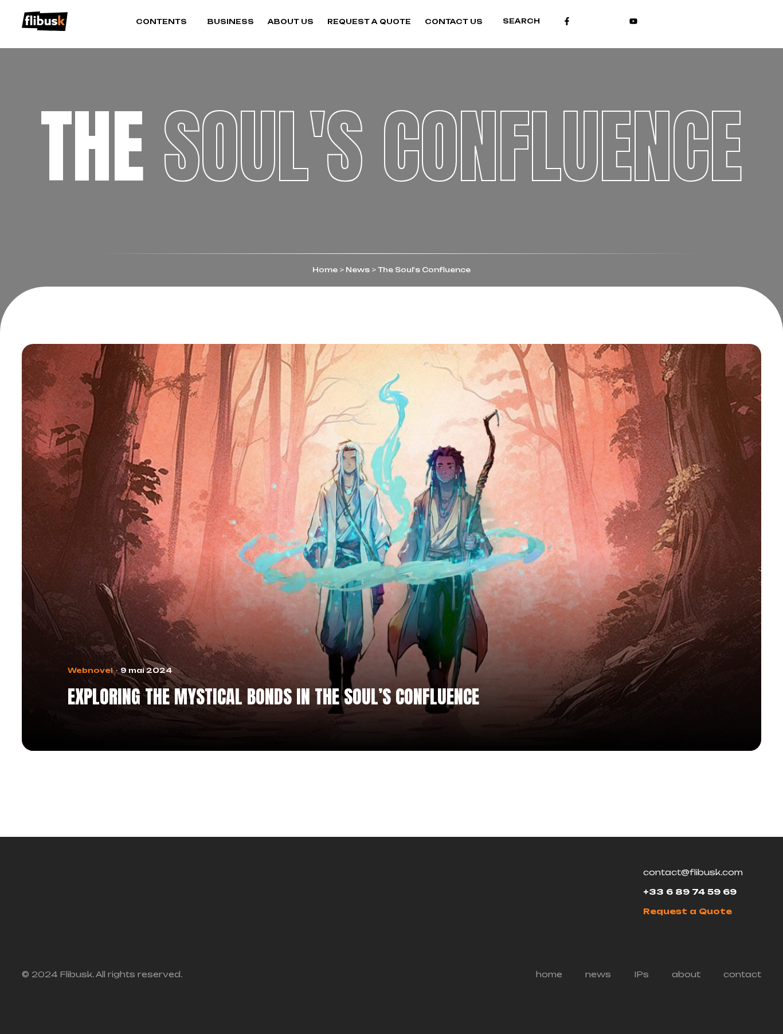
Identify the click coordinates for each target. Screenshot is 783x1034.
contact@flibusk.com (693, 872)
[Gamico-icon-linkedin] (617, 21)
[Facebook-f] (567, 21)
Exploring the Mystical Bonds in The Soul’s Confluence (273, 697)
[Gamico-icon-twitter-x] (600, 21)
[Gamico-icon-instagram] (584, 21)
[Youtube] (633, 21)
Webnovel (90, 670)
